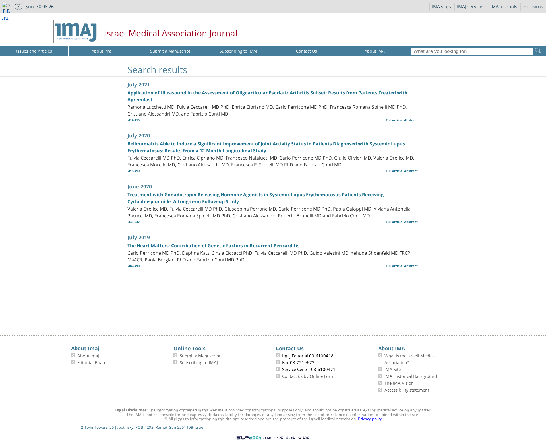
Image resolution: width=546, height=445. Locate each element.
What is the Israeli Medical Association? (410, 358)
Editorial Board (92, 362)
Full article (394, 120)
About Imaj (88, 355)
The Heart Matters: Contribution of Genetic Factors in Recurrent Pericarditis (213, 245)
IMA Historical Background (410, 375)
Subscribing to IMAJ (199, 362)
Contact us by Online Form (308, 375)
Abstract (411, 120)
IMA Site (392, 368)
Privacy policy (370, 418)
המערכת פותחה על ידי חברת (286, 437)
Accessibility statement (406, 389)
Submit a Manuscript (200, 355)
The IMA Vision (399, 382)
